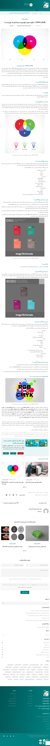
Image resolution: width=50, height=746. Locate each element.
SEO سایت (46, 664)
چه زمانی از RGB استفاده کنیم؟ (42, 161)
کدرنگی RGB (37, 495)
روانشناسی (46, 672)
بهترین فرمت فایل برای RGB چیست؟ (40, 200)
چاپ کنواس (10, 679)
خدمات (14, 691)
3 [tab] (26, 487)
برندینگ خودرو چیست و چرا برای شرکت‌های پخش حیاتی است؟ (37, 613)
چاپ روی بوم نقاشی (12, 705)
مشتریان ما (30, 698)
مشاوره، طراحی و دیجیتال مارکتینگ (42, 655)
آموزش (41, 664)
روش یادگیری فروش (39, 672)
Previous (47, 475)
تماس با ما (30, 701)
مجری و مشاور (29, 425)
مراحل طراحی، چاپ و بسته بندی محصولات (37, 547)
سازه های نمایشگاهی (45, 652)
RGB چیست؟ (45, 93)
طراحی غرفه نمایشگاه (16, 672)
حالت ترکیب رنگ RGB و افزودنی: (41, 102)
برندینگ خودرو (46, 647)
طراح (46, 68)
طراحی (36, 68)
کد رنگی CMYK (31, 492)
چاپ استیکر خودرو (45, 618)
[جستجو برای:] (25, 634)
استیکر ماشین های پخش (37, 667)
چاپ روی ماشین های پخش (29, 679)
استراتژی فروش (10, 664)
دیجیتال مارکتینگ (6, 669)
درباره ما (30, 693)
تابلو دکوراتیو (33, 669)
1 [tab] (26, 550)
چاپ (43, 274)
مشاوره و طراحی (13, 693)
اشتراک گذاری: (22, 495)
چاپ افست (28, 677)
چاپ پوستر (16, 679)
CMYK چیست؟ (45, 264)
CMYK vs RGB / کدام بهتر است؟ (24, 66)
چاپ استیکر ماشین (35, 677)
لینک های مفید (45, 714)
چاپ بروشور (22, 677)
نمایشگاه (28, 674)
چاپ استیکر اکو (6, 674)
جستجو (47, 599)
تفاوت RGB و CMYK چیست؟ (41, 82)
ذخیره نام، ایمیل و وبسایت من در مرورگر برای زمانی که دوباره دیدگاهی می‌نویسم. (24, 579)
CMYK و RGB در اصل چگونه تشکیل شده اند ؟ (38, 376)
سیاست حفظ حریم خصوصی (14, 585)
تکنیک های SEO (22, 669)
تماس (40, 426)
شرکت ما (30, 691)
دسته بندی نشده (46, 650)
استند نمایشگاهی (46, 719)
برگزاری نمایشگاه (9, 667)
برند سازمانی (46, 645)
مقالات (48, 728)
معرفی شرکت (30, 696)
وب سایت (40, 511)
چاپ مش (21, 679)
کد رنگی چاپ (44, 495)
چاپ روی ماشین (39, 679)
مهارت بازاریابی (34, 674)
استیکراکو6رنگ (45, 667)
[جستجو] (3, 634)
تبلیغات (18, 421)
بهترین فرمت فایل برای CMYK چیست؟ (40, 362)
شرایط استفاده (5, 585)
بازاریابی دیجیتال (23, 667)
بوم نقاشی (46, 669)
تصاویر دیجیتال (29, 95)
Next (2, 475)
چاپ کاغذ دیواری (46, 721)
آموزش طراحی (25, 664)
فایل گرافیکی (38, 492)
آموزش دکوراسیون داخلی (34, 664)
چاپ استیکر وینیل (12, 698)
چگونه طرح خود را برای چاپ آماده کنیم (34, 482)
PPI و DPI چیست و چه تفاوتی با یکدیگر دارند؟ (13, 547)
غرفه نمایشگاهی (8, 672)
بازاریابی (29, 667)
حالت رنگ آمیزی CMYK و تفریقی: (41, 272)
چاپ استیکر (13, 674)
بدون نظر (11, 25)
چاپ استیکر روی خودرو (44, 677)
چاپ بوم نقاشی (15, 677)
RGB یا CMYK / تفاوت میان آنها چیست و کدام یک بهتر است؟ (13, 483)
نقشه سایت (30, 705)
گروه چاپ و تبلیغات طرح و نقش (41, 421)
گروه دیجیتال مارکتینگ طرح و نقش (23, 25)
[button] (21, 453)
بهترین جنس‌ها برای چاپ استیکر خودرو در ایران (40, 610)
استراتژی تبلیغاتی (18, 664)
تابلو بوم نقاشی (40, 669)
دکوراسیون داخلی (14, 669)
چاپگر (27, 371)
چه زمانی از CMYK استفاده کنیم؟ (41, 322)
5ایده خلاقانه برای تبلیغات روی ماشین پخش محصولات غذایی (37, 620)
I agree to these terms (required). (24, 587)
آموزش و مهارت (25, 19)
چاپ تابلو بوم (8, 677)
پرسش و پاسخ (29, 703)
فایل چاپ (45, 492)
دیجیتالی (43, 113)
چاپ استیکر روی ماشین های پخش (42, 716)
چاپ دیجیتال (46, 679)
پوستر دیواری (22, 674)
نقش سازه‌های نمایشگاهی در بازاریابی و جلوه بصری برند (38, 615)
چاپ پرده (47, 726)
